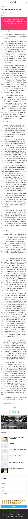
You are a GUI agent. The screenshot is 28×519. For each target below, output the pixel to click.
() (14, 407)
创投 (8, 12)
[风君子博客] (14, 2)
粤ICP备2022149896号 (20, 514)
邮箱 (3, 487)
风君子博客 (13, 514)
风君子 (5, 12)
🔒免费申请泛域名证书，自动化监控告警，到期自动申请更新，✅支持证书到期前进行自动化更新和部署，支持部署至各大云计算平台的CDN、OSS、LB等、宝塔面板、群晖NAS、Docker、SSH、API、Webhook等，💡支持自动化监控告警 (14, 24)
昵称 (3, 483)
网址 (3, 490)
